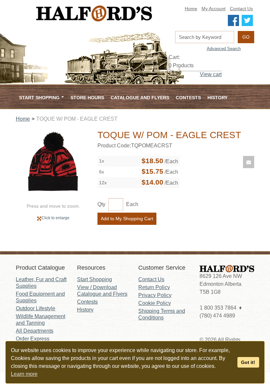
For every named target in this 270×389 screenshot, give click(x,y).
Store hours (87, 97)
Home (191, 8)
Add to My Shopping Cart (127, 218)
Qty (101, 204)
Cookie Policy (154, 303)
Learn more (24, 374)
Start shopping (39, 97)
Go (246, 37)
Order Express (32, 339)
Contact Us (241, 8)
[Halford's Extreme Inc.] (94, 13)
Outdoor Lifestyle (35, 308)
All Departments (34, 331)
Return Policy (154, 287)
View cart (211, 74)
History (217, 97)
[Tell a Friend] (248, 162)
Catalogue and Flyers (140, 97)
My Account (214, 8)
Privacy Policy (155, 295)
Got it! (248, 362)
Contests (188, 97)
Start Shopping (94, 279)
